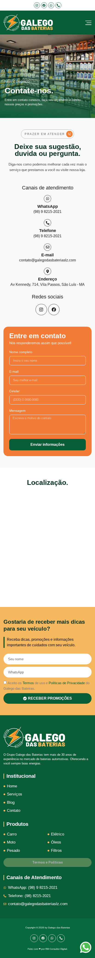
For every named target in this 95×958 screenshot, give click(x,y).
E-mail (13, 371)
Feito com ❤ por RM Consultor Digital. (48, 949)
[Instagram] (37, 5)
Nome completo (20, 352)
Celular (14, 391)
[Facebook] (44, 5)
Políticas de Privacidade (67, 683)
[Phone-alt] (58, 5)
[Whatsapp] (51, 5)
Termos (28, 683)
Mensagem (17, 410)
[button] (47, 134)
